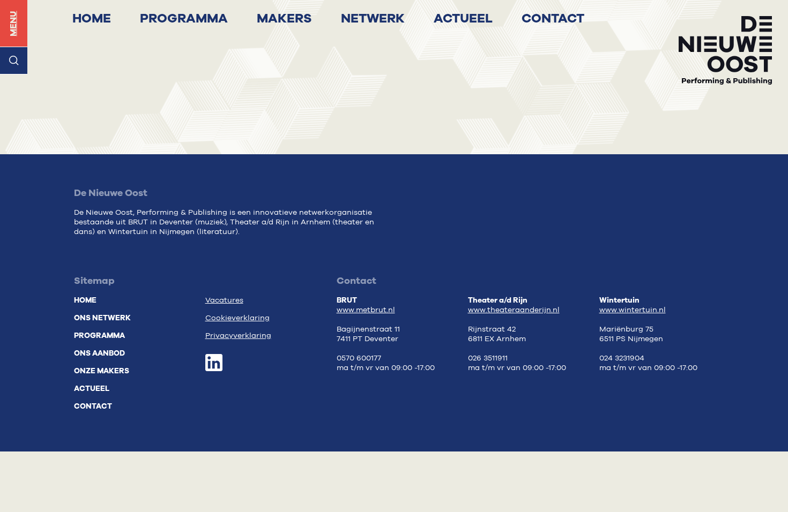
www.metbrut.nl (366, 310)
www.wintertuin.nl (632, 310)
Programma (184, 18)
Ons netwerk (102, 318)
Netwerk (373, 18)
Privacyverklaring (238, 336)
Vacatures (224, 300)
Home (91, 18)
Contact (553, 18)
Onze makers (101, 371)
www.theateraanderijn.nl (514, 310)
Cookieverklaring (237, 318)
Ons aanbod (99, 353)
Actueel (463, 18)
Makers (284, 18)
